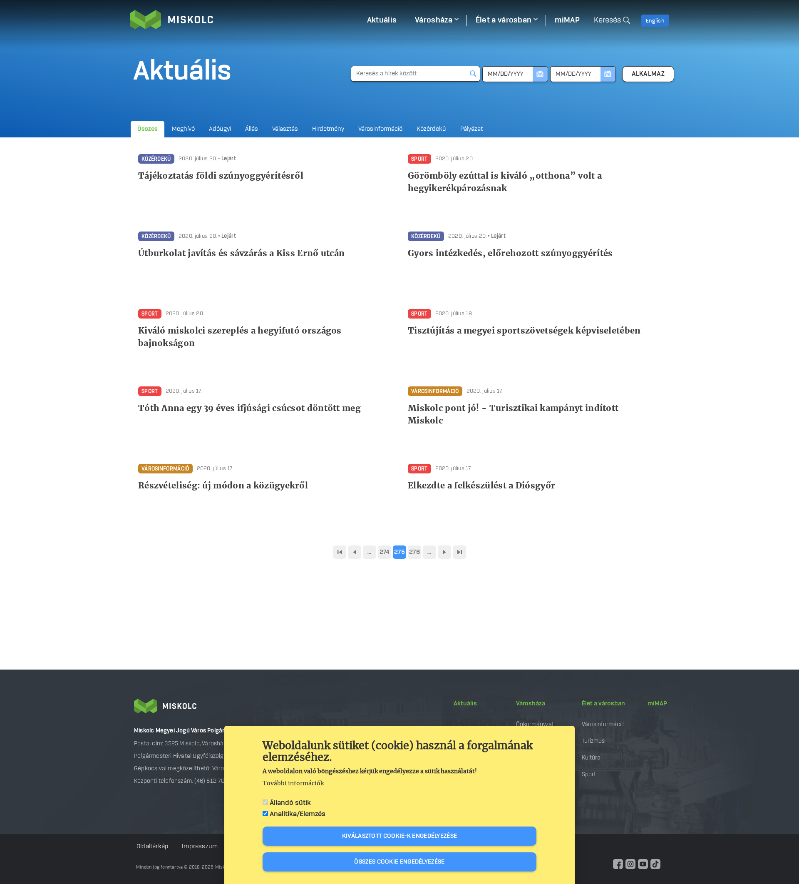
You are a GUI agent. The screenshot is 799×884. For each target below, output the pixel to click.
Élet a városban (603, 703)
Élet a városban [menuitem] (504, 20)
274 (385, 552)
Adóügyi (220, 129)
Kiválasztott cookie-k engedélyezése (399, 836)
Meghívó (183, 129)
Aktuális (465, 703)
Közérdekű (431, 129)
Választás (285, 129)
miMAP (657, 703)
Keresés (607, 20)
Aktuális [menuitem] (382, 20)
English (655, 21)
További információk (293, 784)
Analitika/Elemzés (297, 814)
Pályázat (471, 129)
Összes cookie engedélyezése (399, 862)
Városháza (530, 703)
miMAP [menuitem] (567, 20)
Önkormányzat (535, 724)
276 (414, 552)
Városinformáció (380, 129)
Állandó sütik (290, 803)
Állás (251, 129)
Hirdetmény (328, 129)
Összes (147, 129)
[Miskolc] (244, 19)
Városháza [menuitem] (433, 20)
